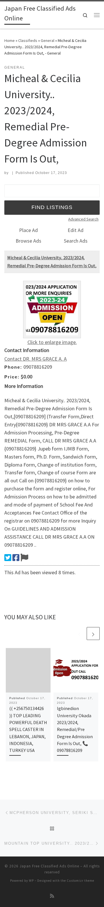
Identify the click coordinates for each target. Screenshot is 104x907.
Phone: (13, 367)
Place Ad (28, 230)
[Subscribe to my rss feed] (52, 896)
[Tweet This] (7, 557)
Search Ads (76, 240)
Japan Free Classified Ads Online (49, 866)
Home (9, 40)
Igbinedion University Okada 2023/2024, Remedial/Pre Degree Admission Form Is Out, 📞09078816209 (75, 729)
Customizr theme (80, 881)
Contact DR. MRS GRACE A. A (35, 358)
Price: (12, 376)
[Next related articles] (93, 633)
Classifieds (27, 40)
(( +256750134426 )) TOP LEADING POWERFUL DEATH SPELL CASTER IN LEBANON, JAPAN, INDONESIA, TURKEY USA (28, 729)
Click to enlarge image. (52, 342)
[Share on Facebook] (15, 557)
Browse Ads (28, 240)
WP (31, 881)
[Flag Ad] (24, 557)
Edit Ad (75, 230)
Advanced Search (83, 219)
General (47, 40)
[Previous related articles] (79, 633)
